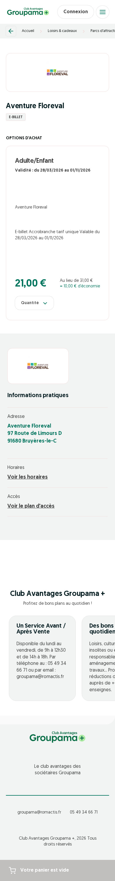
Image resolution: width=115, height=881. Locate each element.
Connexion (75, 12)
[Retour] (11, 31)
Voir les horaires (27, 477)
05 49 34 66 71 (84, 812)
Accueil (28, 31)
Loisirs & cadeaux (62, 31)
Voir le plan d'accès (31, 506)
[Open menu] (102, 12)
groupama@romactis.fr (39, 812)
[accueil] (28, 12)
